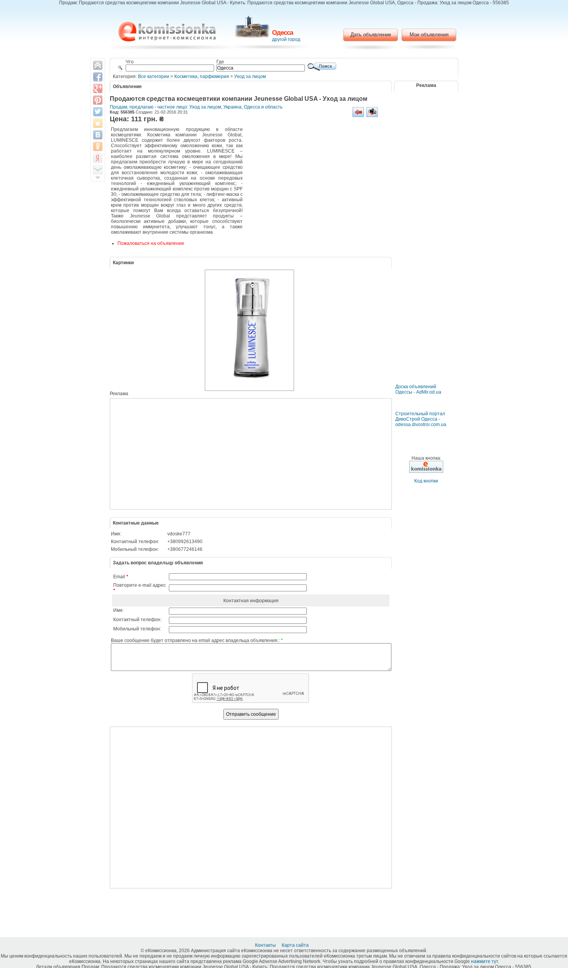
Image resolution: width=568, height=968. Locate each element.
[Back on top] (97, 65)
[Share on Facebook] (97, 77)
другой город (286, 39)
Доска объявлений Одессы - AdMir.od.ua (418, 389)
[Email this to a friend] (97, 169)
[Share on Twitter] (97, 111)
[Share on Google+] (97, 88)
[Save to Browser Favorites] (97, 123)
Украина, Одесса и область (252, 107)
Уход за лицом (250, 76)
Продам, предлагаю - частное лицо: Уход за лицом (165, 107)
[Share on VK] (97, 134)
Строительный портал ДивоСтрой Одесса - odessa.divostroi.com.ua (420, 419)
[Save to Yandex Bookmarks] (97, 158)
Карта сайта (296, 945)
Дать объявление (370, 34)
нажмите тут (484, 961)
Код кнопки (426, 481)
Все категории (153, 76)
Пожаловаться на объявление (150, 243)
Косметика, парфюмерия (201, 76)
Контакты (266, 945)
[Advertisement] (316, 184)
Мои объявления (429, 34)
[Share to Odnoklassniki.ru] (97, 146)
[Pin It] (97, 100)
